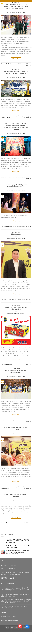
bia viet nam (25, 116)
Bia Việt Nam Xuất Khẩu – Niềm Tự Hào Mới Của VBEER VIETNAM (16, 72)
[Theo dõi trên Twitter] (8, 578)
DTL (22, 299)
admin (23, 12)
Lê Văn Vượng (23, 226)
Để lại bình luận (27, 65)
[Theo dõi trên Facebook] (2, 578)
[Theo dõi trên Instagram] (5, 578)
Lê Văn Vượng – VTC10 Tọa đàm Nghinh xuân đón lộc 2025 (16, 186)
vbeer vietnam (26, 420)
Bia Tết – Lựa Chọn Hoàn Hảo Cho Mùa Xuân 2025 (16, 308)
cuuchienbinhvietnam (26, 63)
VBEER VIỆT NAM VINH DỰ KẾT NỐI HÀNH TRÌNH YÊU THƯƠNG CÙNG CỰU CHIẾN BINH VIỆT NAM (16, 6)
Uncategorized (16, 182)
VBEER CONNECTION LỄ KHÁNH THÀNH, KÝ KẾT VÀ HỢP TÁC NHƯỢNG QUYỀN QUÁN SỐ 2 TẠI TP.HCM (16, 126)
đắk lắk (22, 487)
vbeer (12, 301)
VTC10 (29, 226)
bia (21, 116)
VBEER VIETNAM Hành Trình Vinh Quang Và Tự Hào (16, 371)
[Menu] (30, 6)
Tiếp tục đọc (16, 58)
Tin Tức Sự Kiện (10, 63)
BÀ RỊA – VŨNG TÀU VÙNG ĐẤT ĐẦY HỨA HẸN (16, 495)
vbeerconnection (25, 177)
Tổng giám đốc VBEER (6, 301)
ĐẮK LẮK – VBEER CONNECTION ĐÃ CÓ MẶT (16, 428)
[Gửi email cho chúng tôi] (11, 578)
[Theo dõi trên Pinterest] (14, 578)
